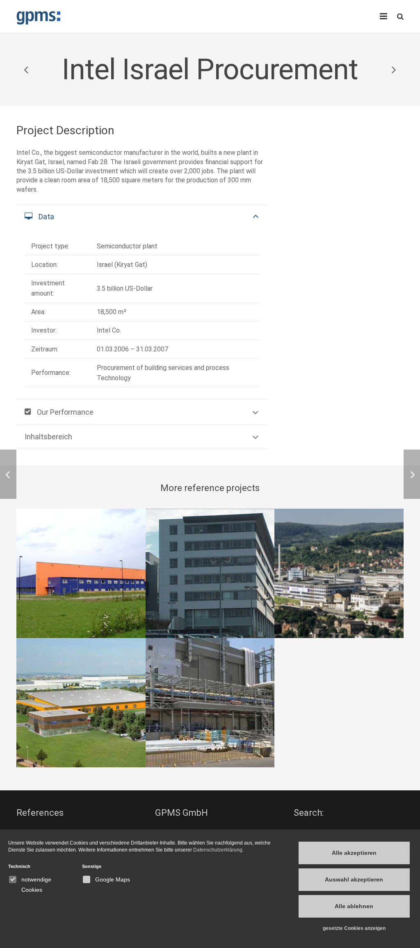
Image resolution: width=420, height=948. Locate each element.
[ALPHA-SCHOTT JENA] (339, 573)
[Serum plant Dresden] (393, 69)
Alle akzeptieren (354, 852)
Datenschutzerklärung (217, 850)
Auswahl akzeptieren (354, 879)
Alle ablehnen (354, 906)
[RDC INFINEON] (210, 573)
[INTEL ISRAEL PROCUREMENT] (210, 702)
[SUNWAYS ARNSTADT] (81, 573)
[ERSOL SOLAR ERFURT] (81, 702)
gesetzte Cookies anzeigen (354, 928)
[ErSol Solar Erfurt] (26, 69)
